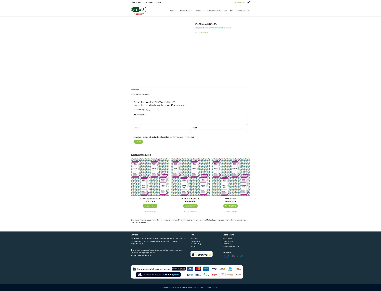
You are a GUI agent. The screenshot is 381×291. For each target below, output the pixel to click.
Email (194, 128)
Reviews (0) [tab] (135, 89)
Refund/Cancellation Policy (232, 246)
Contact (193, 246)
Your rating (139, 109)
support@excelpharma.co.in (142, 255)
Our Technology (195, 244)
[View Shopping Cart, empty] (248, 2)
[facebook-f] (225, 256)
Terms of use (227, 244)
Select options (150, 206)
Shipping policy (228, 241)
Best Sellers (194, 239)
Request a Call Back (154, 2)
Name (137, 128)
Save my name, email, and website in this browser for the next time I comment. (164, 137)
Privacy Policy (227, 239)
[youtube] (238, 256)
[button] (175, 11)
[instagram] (234, 256)
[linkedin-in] (242, 256)
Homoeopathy (195, 241)
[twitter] (229, 256)
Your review (140, 114)
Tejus (216, 287)
